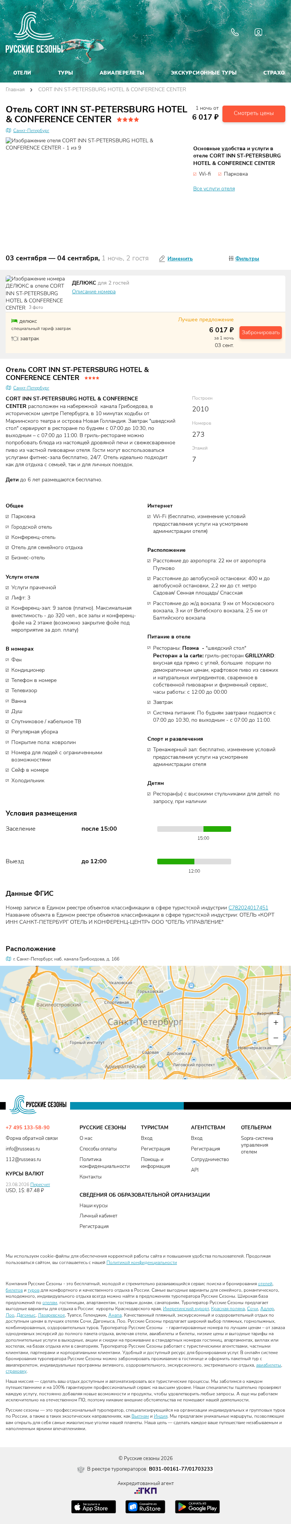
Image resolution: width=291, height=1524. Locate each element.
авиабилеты (268, 1365)
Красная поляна (228, 1308)
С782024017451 (248, 908)
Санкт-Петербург (31, 130)
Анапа (115, 1315)
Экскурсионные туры (204, 73)
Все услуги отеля (214, 188)
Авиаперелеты (122, 73)
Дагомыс (26, 1315)
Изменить (180, 258)
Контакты (91, 1177)
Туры (65, 73)
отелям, (50, 1302)
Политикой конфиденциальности (141, 1262)
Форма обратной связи (32, 1138)
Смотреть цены (254, 113)
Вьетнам (140, 1416)
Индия (160, 1416)
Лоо (10, 1315)
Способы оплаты (98, 1149)
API (195, 1170)
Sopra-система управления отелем (257, 1145)
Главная (15, 89)
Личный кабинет (98, 1216)
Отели (22, 73)
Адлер (267, 1308)
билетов (14, 1290)
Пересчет (40, 1184)
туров (33, 1290)
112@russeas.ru (23, 1159)
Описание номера (94, 291)
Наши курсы (94, 1205)
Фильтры (247, 258)
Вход (147, 1138)
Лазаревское (51, 1315)
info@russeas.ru (23, 1149)
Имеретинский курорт (186, 1308)
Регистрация (155, 1149)
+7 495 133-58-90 (28, 1128)
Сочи (252, 1308)
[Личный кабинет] (258, 32)
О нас (86, 1138)
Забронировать (261, 332)
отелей (265, 1283)
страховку (16, 1371)
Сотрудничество (210, 1159)
